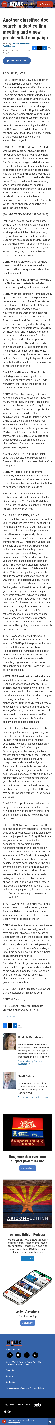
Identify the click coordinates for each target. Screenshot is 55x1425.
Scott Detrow (9, 46)
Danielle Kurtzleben (21, 43)
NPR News (10, 1017)
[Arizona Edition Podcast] (27, 1204)
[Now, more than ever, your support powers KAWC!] (27, 1132)
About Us (10, 1370)
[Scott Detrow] (9, 1080)
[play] (4, 1421)
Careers (9, 1376)
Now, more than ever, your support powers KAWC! (27, 1159)
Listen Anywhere (27, 1311)
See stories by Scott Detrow (33, 1097)
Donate (46, 4)
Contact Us (10, 1382)
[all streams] (51, 1421)
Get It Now (27, 1322)
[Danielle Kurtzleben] (9, 1041)
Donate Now (27, 1167)
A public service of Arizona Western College (25, 1388)
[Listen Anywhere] (27, 1287)
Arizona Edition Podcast (27, 1235)
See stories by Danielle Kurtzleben (30, 1062)
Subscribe (27, 1258)
